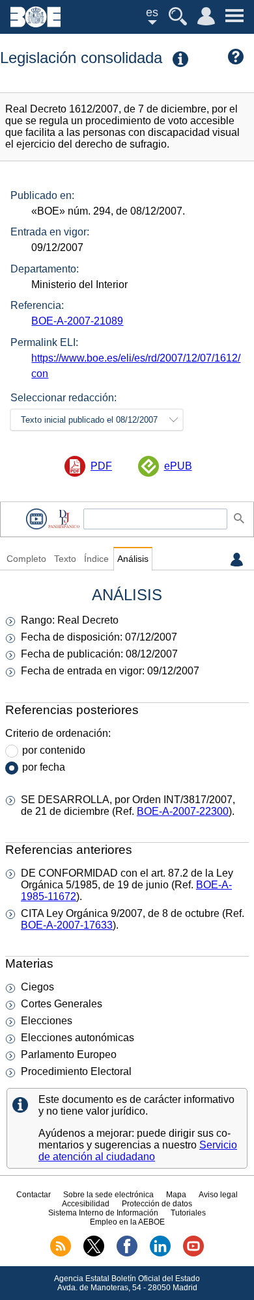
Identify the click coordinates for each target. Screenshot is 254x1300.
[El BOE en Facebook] (127, 1253)
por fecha (43, 767)
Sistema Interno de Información (103, 1212)
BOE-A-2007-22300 (183, 811)
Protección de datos (157, 1203)
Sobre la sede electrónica (108, 1194)
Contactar (33, 1194)
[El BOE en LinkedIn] (160, 1253)
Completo (26, 559)
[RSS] (60, 1253)
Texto (65, 559)
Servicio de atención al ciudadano (137, 1150)
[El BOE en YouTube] (193, 1253)
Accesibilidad (85, 1203)
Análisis (132, 559)
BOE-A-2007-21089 (77, 320)
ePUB (178, 465)
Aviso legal (218, 1194)
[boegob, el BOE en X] (93, 1253)
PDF (101, 465)
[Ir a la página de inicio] (35, 23)
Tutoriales (188, 1212)
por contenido (53, 750)
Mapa (176, 1194)
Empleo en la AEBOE (127, 1222)
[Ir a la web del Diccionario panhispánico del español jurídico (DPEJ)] (64, 518)
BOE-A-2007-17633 (67, 925)
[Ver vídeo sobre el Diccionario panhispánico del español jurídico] (36, 519)
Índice (96, 559)
